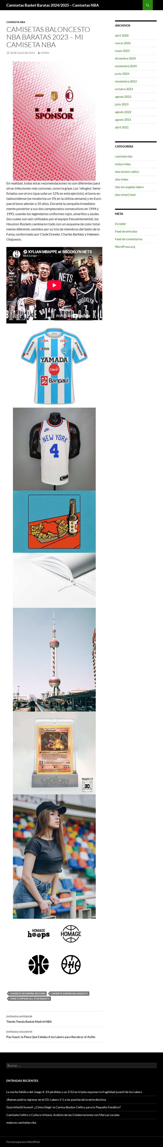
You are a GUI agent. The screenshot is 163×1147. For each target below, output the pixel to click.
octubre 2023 (124, 89)
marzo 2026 (123, 43)
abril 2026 (122, 35)
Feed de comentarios (128, 239)
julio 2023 (121, 104)
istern (45, 52)
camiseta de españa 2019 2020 (27, 993)
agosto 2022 (123, 112)
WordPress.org (125, 246)
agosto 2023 (123, 96)
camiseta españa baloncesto (69, 993)
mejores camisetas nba (21, 1122)
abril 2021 (122, 127)
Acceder (120, 223)
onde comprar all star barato (29, 998)
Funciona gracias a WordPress (23, 1141)
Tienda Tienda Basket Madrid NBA (29, 1019)
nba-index (121, 179)
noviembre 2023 (126, 81)
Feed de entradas (126, 231)
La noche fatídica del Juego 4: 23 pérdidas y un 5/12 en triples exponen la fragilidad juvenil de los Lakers (74, 1092)
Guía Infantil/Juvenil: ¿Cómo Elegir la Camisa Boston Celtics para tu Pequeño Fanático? (63, 1107)
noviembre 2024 (126, 66)
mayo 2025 (122, 50)
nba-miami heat (125, 194)
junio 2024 (122, 73)
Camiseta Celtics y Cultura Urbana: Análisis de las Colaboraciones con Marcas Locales (62, 1115)
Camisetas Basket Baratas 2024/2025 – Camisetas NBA (52, 5)
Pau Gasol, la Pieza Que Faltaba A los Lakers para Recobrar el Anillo (50, 1034)
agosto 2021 (123, 119)
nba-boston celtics (127, 171)
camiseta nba (15, 22)
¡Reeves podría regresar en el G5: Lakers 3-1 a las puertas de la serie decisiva (56, 1099)
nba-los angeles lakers (129, 187)
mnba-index (123, 164)
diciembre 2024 (125, 58)
